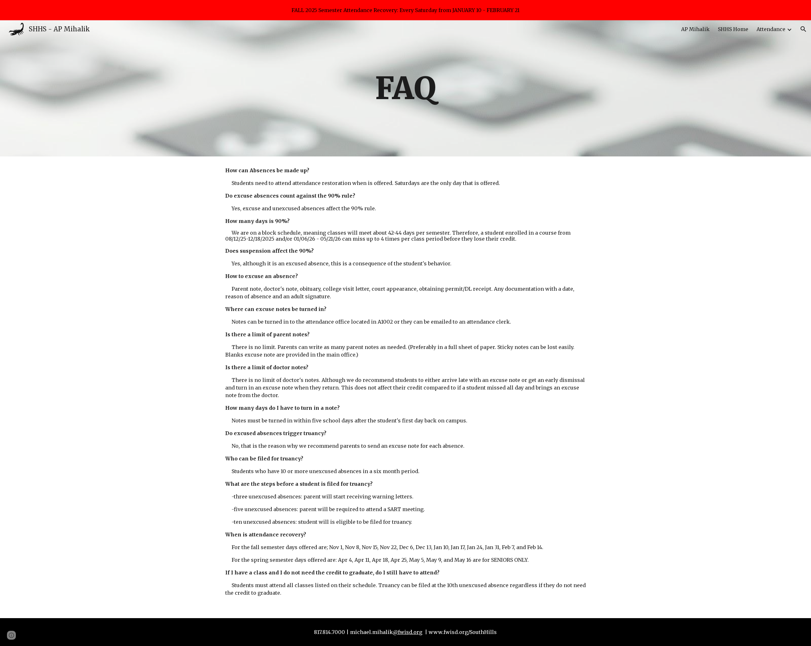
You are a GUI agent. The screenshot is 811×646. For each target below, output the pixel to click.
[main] (405, 88)
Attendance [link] (771, 29)
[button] (803, 29)
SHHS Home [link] (733, 29)
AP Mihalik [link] (695, 29)
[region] (405, 10)
